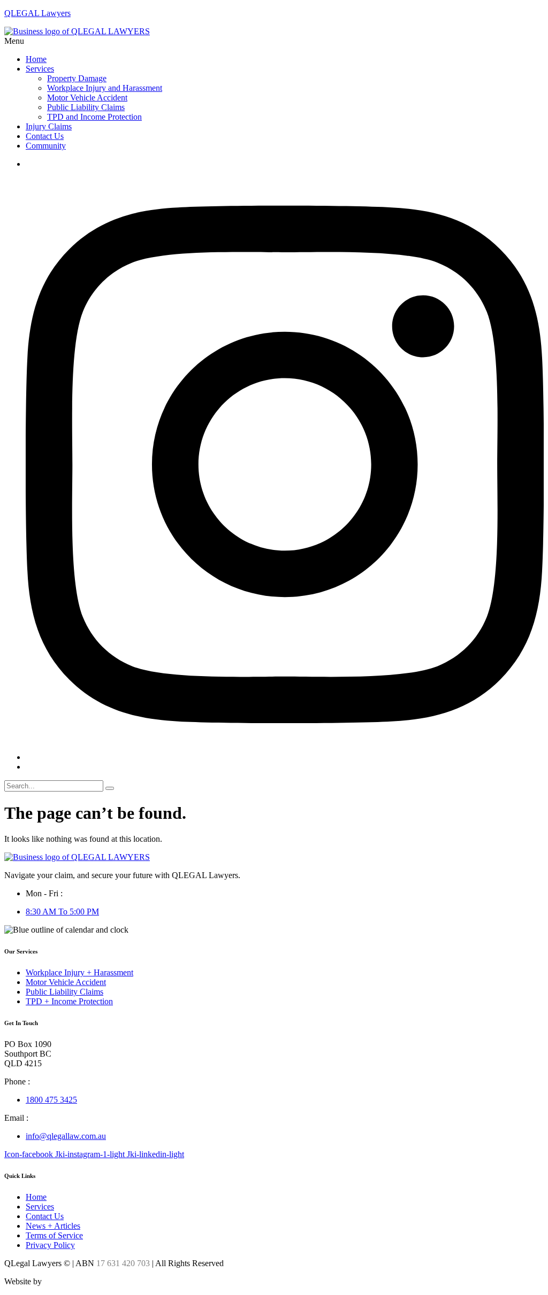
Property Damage (76, 78)
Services (40, 68)
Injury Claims (49, 126)
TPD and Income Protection (94, 116)
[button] (274, 41)
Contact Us (45, 136)
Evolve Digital (68, 1281)
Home (36, 59)
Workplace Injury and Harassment (104, 87)
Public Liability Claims (86, 107)
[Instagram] (285, 757)
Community (46, 145)
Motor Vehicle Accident (87, 97)
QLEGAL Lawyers (37, 13)
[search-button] (109, 788)
